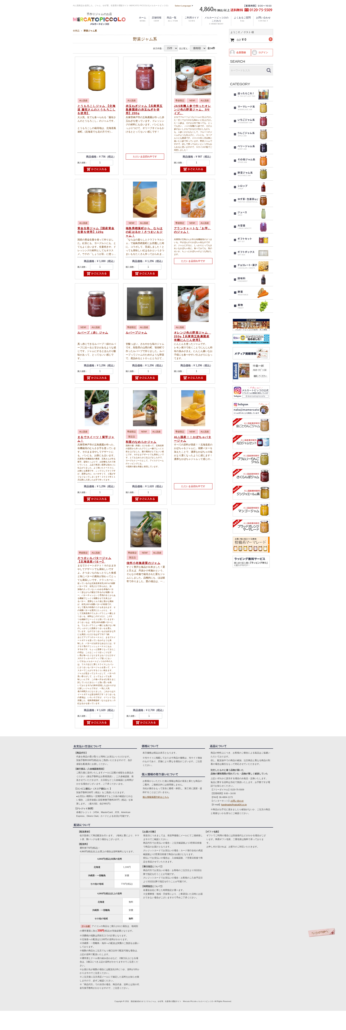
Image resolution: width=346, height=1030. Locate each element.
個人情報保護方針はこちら (156, 797)
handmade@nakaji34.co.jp (234, 804)
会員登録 (241, 52)
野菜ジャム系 (90, 30)
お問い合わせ (237, 801)
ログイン (263, 52)
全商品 (76, 30)
